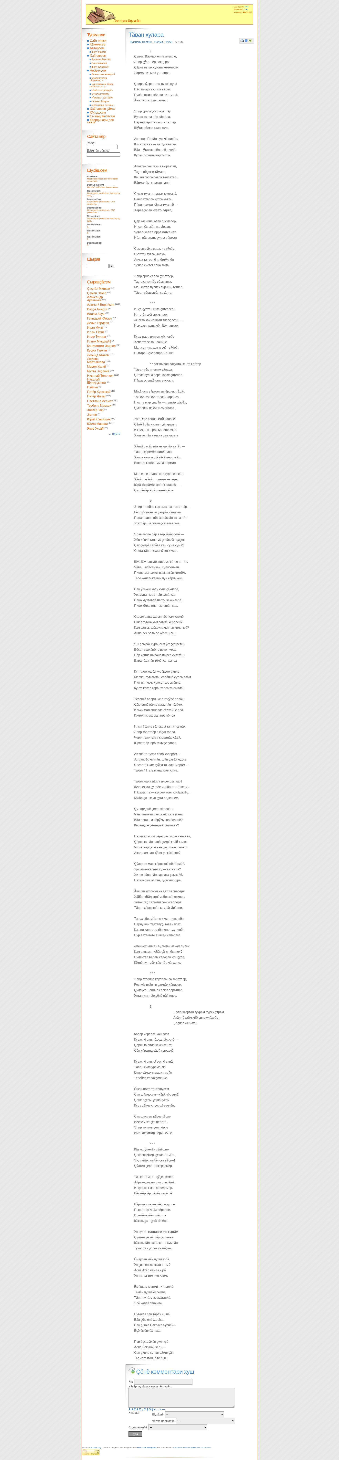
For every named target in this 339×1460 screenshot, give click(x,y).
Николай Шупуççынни (96, 381)
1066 (247, 6)
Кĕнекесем (98, 44)
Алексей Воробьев (100, 304)
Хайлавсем (98, 55)
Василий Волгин (141, 41)
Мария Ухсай (96, 366)
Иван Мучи (95, 327)
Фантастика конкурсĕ (103, 74)
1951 (169, 41)
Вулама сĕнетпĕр (101, 59)
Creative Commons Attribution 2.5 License (192, 1447)
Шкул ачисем (98, 52)
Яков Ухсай (95, 428)
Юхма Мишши (97, 424)
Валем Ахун (96, 314)
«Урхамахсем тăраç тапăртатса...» (101, 85)
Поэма (158, 41)
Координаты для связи (100, 121)
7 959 (245, 9)
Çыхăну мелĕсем (102, 116)
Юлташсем (98, 112)
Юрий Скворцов (99, 419)
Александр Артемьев (95, 298)
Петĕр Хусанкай (98, 391)
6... (88, 233)
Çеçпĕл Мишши (98, 288)
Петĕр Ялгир (96, 396)
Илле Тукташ (96, 337)
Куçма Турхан (97, 350)
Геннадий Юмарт (99, 318)
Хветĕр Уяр (95, 410)
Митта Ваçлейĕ (98, 371)
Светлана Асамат (100, 401)
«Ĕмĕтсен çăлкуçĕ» (102, 90)
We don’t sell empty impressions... (103, 187)
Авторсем (97, 48)
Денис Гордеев (98, 323)
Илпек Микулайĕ (99, 341)
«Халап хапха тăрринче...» (98, 79)
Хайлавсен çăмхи (103, 108)
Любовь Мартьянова (96, 360)
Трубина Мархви (99, 405)
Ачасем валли (99, 63)
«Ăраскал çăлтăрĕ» (102, 97)
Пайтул (92, 387)
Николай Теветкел (100, 375)
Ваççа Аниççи (97, 309)
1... (88, 227)
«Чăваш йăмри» (100, 101)
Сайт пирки (98, 40)
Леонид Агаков (98, 355)
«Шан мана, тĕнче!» (102, 105)
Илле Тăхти (95, 332)
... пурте (114, 433)
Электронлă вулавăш (127, 20)
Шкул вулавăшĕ (100, 67)
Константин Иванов (101, 346)
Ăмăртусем (98, 70)
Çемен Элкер (97, 293)
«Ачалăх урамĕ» (100, 94)
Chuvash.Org (95, 1447)
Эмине (92, 414)
